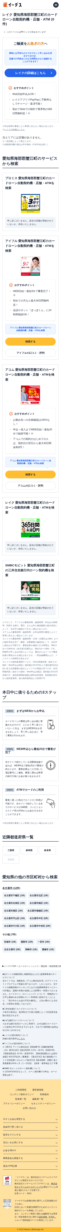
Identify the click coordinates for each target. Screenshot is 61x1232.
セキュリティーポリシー (43, 1103)
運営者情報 (37, 1090)
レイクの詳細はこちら (30, 73)
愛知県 (44, 966)
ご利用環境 (20, 1090)
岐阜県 (47, 850)
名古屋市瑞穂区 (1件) (37, 910)
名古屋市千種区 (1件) (14, 895)
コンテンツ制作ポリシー (22, 1094)
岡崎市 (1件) (31, 949)
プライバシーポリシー (14, 1103)
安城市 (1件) (10, 942)
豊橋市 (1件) (48, 949)
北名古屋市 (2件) (12, 949)
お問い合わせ (29, 1108)
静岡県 (29, 850)
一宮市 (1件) (44, 942)
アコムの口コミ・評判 (30, 485)
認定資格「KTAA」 (47, 1217)
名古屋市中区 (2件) (39, 918)
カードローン (24, 966)
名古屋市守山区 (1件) (14, 918)
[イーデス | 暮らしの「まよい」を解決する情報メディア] (12, 6)
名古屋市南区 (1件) (39, 903)
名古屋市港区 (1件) (13, 910)
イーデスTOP (10, 966)
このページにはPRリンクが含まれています (26, 32)
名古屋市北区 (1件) (39, 895)
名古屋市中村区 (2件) (40, 926)
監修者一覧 (20, 1099)
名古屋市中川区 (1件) (14, 926)
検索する (30, 341)
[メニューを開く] (56, 5)
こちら (22, 1038)
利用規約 (44, 1094)
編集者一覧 (37, 1099)
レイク (36, 966)
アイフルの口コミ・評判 (31, 352)
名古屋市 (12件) (11, 888)
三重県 (11, 850)
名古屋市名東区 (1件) (14, 903)
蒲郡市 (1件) (27, 942)
